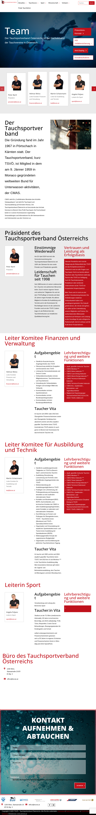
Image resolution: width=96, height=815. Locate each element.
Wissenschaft (53, 3)
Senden (80, 785)
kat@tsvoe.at (55, 103)
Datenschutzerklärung (73, 811)
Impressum (61, 811)
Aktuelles (21, 3)
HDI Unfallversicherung (82, 42)
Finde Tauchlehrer (24, 8)
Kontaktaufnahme (82, 58)
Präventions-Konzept (80, 31)
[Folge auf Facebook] (49, 805)
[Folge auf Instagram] (53, 805)
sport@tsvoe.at (77, 101)
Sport (42, 3)
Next (93, 89)
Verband (65, 3)
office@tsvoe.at (12, 679)
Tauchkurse (33, 3)
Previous (3, 89)
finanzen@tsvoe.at (35, 103)
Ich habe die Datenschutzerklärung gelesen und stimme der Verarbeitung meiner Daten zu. (47, 780)
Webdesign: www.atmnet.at (18, 814)
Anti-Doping (79, 50)
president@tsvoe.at (14, 102)
